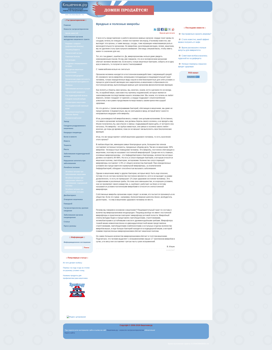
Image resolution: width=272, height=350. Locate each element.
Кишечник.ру (147, 325)
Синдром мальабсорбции (75, 99)
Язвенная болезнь (72, 56)
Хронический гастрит (73, 53)
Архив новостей (71, 33)
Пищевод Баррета (72, 50)
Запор (66, 121)
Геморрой (68, 204)
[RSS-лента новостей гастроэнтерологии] (193, 78)
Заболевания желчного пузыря (77, 89)
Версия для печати (167, 33)
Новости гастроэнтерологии (76, 29)
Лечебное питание (72, 167)
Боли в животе (70, 137)
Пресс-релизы (70, 226)
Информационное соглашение (77, 242)
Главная (67, 25)
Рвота (66, 149)
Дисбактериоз (70, 195)
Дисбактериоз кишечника (75, 102)
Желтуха (68, 85)
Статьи (67, 222)
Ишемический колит (73, 118)
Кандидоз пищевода (72, 132)
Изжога (67, 141)
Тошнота (67, 145)
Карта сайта (70, 333)
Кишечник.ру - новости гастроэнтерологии (125, 330)
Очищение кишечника (73, 199)
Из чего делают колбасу (72, 263)
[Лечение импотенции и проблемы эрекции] (77, 298)
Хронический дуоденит (74, 76)
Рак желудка (70, 60)
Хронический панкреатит (75, 92)
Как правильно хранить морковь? (196, 34)
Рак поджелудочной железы (76, 95)
